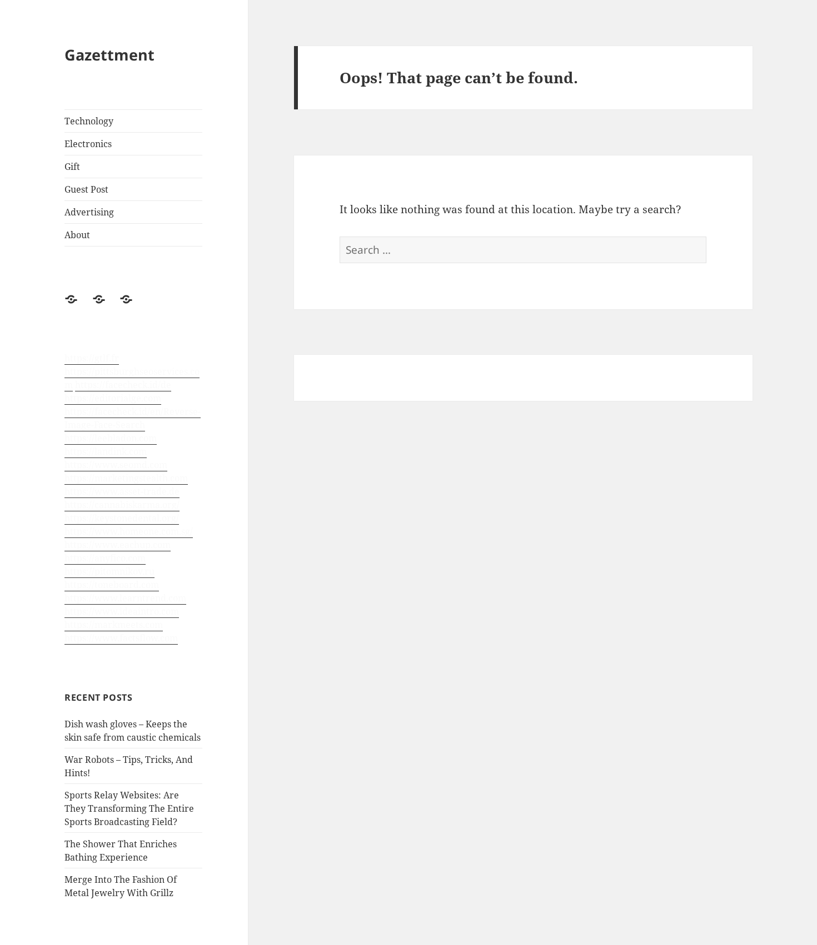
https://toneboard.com (111, 585)
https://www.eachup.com (117, 545)
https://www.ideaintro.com (121, 611)
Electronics (88, 144)
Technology (88, 121)
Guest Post (86, 189)
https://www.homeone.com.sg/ (128, 531)
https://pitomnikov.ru (109, 571)
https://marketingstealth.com (126, 478)
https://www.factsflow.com (121, 638)
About (77, 235)
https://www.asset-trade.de (122, 491)
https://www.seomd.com (115, 465)
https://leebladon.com (110, 438)
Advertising (89, 212)
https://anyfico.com (105, 558)
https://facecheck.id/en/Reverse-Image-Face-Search (132, 418)
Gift (72, 166)
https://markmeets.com (113, 625)
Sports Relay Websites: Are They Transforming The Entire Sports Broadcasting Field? (129, 808)
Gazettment (109, 54)
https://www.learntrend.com (125, 598)
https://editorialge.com (112, 398)
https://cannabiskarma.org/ (122, 505)
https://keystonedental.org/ (121, 518)
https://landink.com (105, 451)
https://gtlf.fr (91, 358)
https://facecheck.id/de (123, 385)
